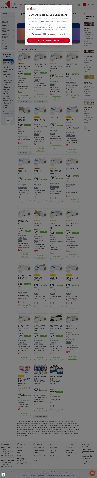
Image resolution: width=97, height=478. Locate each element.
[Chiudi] (69, 9)
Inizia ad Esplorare (48, 40)
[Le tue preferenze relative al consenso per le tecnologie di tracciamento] (3, 474)
